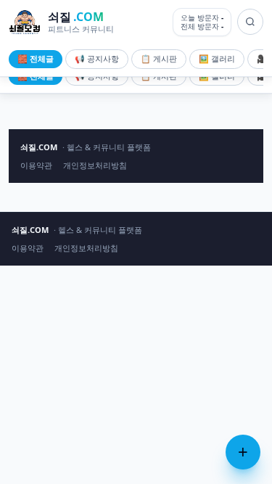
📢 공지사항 (97, 58)
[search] (250, 22)
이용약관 (36, 165)
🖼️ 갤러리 (217, 58)
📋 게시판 (159, 58)
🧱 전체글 (35, 58)
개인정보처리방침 (95, 165)
